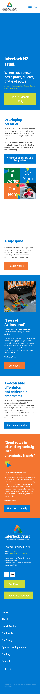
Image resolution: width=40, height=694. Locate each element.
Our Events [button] (14, 365)
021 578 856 (14, 551)
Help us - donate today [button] (20, 99)
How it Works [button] (16, 266)
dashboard (19, 685)
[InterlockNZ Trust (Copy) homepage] (14, 6)
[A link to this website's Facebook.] (6, 574)
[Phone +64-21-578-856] (35, 6)
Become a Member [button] (17, 425)
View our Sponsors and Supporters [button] (20, 159)
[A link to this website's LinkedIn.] (12, 574)
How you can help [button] (17, 508)
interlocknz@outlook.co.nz (19, 554)
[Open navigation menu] (30, 6)
